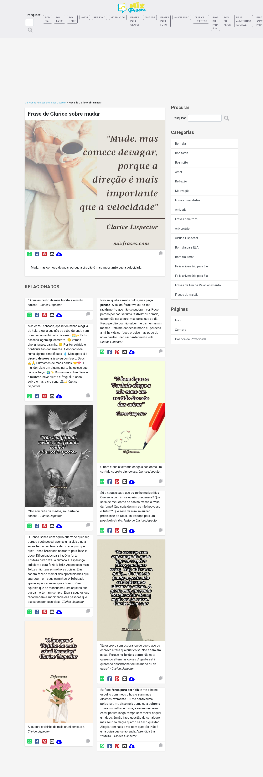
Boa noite (72, 19)
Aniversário (181, 17)
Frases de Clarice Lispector (52, 102)
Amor (84, 17)
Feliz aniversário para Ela (191, 276)
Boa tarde (59, 19)
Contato (180, 330)
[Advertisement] (131, 69)
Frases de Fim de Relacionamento (198, 285)
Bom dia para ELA (215, 23)
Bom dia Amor (227, 21)
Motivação (118, 17)
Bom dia (47, 19)
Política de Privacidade (190, 339)
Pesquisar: (34, 15)
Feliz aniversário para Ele (243, 21)
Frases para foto (164, 21)
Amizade (150, 17)
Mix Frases (30, 102)
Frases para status (134, 21)
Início (178, 320)
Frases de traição (187, 295)
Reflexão (99, 17)
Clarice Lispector (201, 19)
